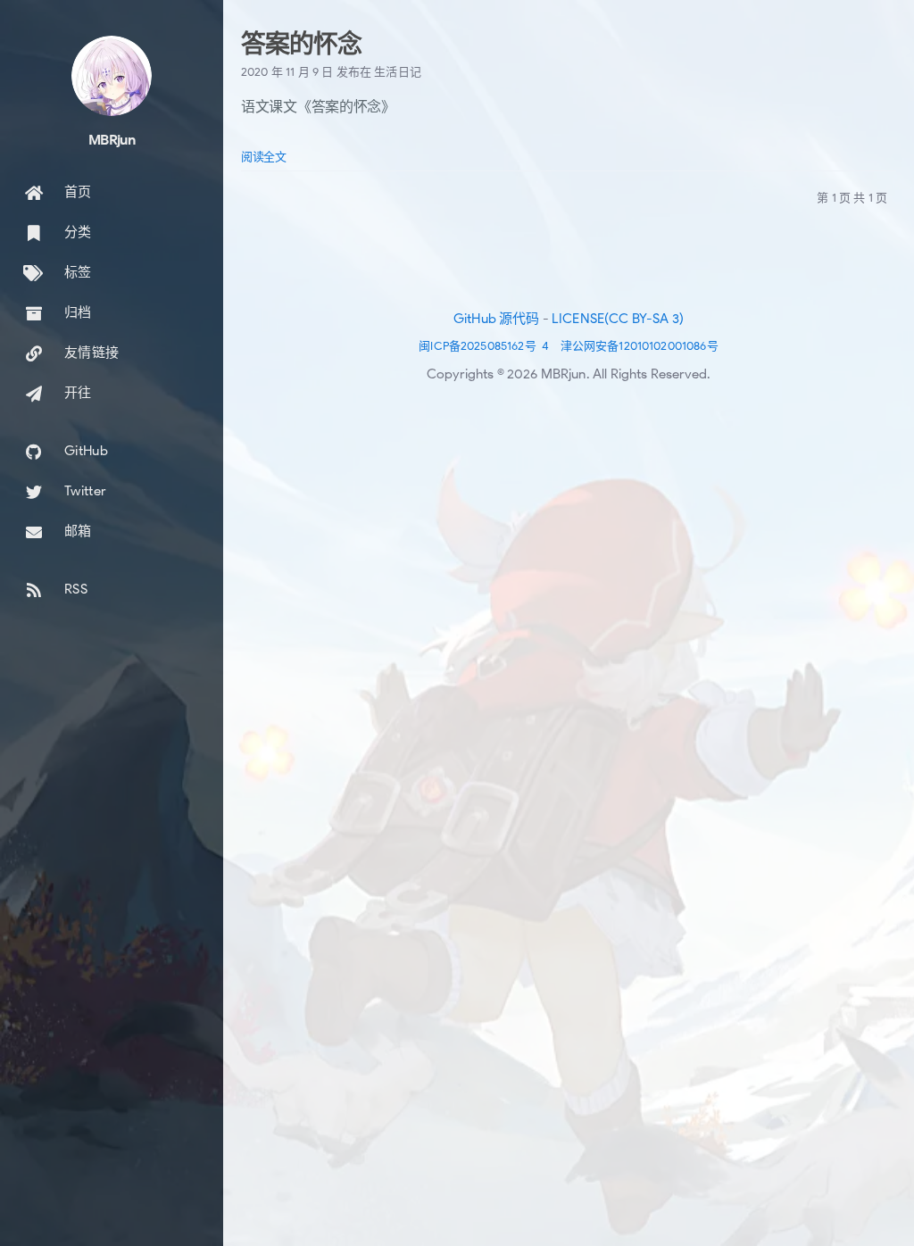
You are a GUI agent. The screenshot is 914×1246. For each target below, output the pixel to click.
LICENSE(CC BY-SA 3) (618, 319)
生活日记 (397, 71)
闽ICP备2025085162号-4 (484, 345)
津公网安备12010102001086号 (640, 345)
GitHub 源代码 (496, 319)
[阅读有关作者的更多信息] (111, 76)
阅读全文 (264, 156)
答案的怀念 (301, 44)
